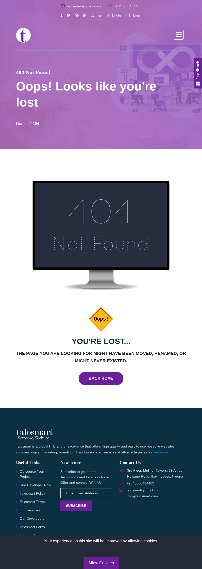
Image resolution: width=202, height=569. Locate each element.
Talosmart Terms (33, 502)
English (117, 15)
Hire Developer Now (35, 485)
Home (21, 123)
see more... (162, 452)
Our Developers (32, 518)
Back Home (101, 378)
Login (137, 15)
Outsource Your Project (32, 474)
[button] (179, 35)
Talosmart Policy (32, 493)
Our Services (30, 510)
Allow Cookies (101, 563)
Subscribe (76, 506)
